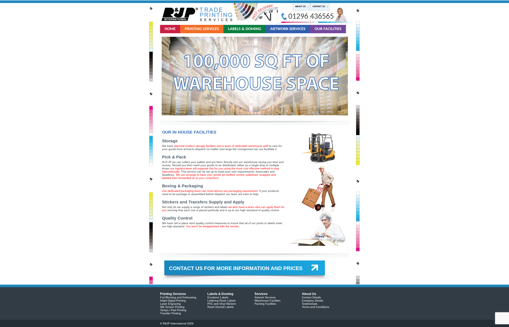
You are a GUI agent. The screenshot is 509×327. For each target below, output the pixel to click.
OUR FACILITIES (328, 29)
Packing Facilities (265, 303)
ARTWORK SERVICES (287, 29)
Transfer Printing (170, 313)
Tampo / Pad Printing (173, 310)
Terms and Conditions (315, 306)
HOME (170, 29)
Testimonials (309, 303)
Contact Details (311, 297)
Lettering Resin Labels (221, 300)
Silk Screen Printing (172, 306)
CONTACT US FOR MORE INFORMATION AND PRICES (235, 268)
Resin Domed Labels (220, 306)
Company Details (312, 300)
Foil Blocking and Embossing (178, 297)
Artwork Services (265, 297)
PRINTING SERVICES (202, 29)
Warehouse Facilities (267, 300)
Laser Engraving (170, 303)
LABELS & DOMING (244, 29)
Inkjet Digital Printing (173, 300)
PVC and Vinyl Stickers (221, 303)
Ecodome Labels (217, 297)
